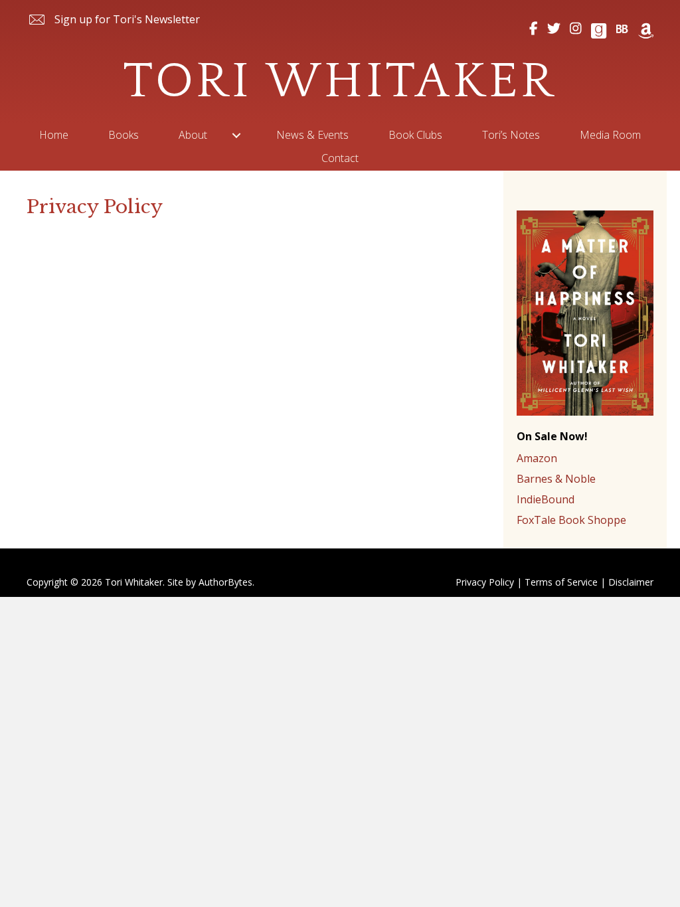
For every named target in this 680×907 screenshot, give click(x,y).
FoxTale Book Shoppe (571, 520)
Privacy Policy (485, 582)
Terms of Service (561, 582)
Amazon (537, 458)
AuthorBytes (225, 582)
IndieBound (545, 499)
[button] (113, 20)
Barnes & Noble (556, 478)
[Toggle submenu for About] (236, 135)
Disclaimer (630, 582)
